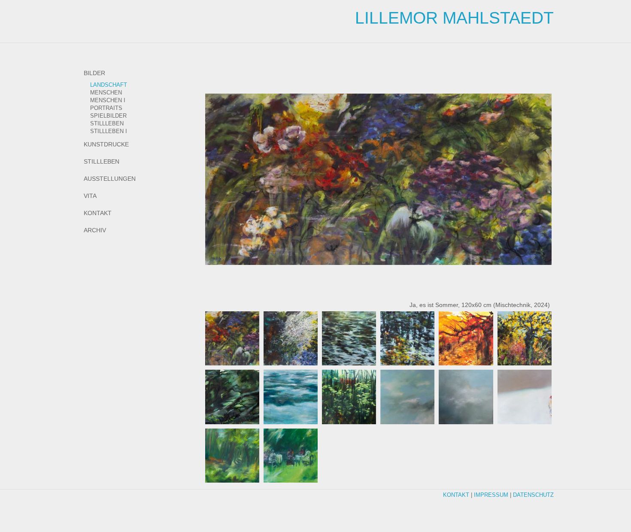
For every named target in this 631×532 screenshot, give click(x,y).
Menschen (106, 93)
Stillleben (107, 124)
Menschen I (107, 100)
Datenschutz (533, 495)
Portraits (106, 108)
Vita (90, 195)
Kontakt (98, 213)
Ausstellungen (110, 178)
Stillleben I (108, 131)
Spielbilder (108, 116)
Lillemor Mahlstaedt (454, 18)
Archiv (95, 230)
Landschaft (108, 85)
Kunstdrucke (106, 144)
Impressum (491, 495)
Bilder (94, 73)
